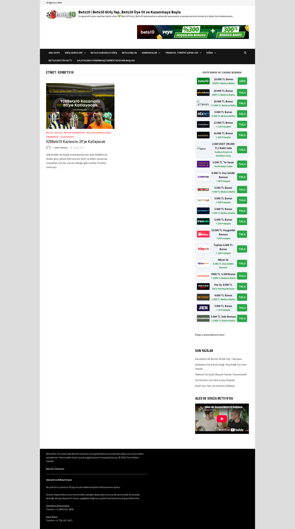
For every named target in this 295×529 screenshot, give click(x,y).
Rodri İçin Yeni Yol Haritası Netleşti (215, 386)
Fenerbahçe (52, 136)
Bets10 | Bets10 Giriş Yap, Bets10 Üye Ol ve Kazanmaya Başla (129, 12)
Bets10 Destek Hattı (60, 60)
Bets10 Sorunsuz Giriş (104, 52)
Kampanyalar (149, 52)
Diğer (209, 52)
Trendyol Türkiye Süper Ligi (181, 52)
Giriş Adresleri (74, 52)
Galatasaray (67, 136)
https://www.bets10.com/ (210, 334)
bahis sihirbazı (61, 147)
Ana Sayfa (54, 52)
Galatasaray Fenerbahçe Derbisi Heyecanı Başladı (106, 60)
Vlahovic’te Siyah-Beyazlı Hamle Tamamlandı (221, 374)
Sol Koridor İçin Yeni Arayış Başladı (215, 380)
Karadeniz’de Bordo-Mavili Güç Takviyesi (218, 359)
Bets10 (58, 132)
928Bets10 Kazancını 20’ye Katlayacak (75, 141)
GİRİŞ (242, 81)
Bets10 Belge (129, 52)
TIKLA (242, 92)
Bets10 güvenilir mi (74, 132)
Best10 (49, 132)
